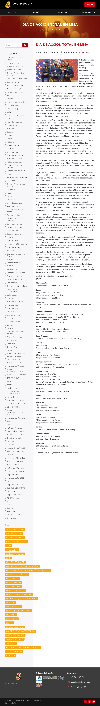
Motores (10, 174)
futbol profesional (14, 651)
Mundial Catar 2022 (15, 400)
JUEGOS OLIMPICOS (16, 488)
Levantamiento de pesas (15, 211)
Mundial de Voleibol (15, 366)
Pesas (9, 425)
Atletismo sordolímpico (17, 79)
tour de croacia (13, 315)
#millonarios (11, 619)
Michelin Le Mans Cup (17, 102)
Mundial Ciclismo (14, 159)
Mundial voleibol (14, 308)
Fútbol (10, 505)
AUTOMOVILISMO (14, 534)
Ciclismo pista (13, 82)
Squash (10, 237)
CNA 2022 (11, 328)
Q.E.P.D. (10, 266)
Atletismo (11, 511)
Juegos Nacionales (15, 234)
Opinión (36, 12)
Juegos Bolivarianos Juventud (16, 185)
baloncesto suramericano (13, 290)
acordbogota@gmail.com (80, 682)
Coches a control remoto (14, 166)
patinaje (10, 445)
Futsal (9, 135)
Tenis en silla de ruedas (17, 177)
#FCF (8, 558)
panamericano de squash (15, 333)
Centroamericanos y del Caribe (17, 255)
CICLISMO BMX (13, 359)
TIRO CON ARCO (14, 465)
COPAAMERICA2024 (15, 635)
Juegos (10, 132)
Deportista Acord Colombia (14, 219)
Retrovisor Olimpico (15, 468)
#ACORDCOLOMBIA (15, 538)
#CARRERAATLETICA (15, 590)
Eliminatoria (12, 152)
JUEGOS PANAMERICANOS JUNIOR (15, 412)
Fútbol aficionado (14, 162)
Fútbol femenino (14, 337)
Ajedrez (10, 95)
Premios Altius (13, 215)
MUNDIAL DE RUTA (15, 435)
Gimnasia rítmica (14, 224)
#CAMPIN (10, 603)
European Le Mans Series (15, 59)
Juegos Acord (13, 259)
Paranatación (13, 206)
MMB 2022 (10, 643)
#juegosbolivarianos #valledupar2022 (22, 647)
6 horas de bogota (15, 276)
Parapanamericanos (16, 273)
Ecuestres (11, 190)
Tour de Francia (14, 347)
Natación (11, 251)
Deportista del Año (15, 227)
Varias (9, 350)
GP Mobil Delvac (14, 99)
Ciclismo (10, 508)
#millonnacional (13, 582)
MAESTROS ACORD (15, 66)
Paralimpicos (12, 344)
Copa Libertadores (15, 495)
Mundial (10, 129)
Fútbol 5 (10, 142)
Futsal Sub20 (12, 550)
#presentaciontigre (14, 627)
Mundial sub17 (13, 305)
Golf (8, 481)
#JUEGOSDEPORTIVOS (16, 542)
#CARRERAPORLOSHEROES (18, 595)
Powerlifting (12, 109)
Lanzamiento (13, 63)
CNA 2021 (11, 455)
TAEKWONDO (13, 378)
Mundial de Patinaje (16, 418)
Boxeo (9, 139)
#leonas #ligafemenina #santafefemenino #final (27, 570)
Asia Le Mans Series (15, 85)
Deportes (61, 12)
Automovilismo (13, 515)
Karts (9, 193)
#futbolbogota (12, 578)
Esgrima (10, 149)
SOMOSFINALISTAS (14, 639)
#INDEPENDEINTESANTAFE (18, 611)
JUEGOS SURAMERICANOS (15, 370)
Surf (8, 119)
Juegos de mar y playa (17, 286)
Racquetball (12, 421)
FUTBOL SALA (13, 340)
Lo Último (11, 12)
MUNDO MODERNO (15, 530)
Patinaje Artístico (14, 428)
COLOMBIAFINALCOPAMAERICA (20, 631)
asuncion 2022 (13, 322)
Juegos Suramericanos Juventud (17, 74)
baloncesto (12, 295)
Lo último (37, 30)
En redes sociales (14, 203)
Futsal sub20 (12, 125)
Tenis (9, 385)
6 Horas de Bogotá (15, 89)
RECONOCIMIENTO (15, 451)
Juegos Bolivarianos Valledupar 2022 (16, 355)
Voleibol (10, 325)
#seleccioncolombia (15, 554)
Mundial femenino (15, 155)
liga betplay (12, 283)
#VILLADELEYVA (13, 586)
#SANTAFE (11, 615)
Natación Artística (15, 92)
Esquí (9, 196)
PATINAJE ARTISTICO (16, 458)
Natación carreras (14, 70)
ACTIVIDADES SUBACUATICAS (14, 392)
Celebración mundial (16, 171)
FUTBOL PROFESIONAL (17, 404)
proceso (10, 318)
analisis (10, 298)
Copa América (13, 475)
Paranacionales (14, 263)
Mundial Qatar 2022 (15, 478)
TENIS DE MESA (14, 363)
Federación (12, 269)
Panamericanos (14, 241)
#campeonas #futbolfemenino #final (22, 566)
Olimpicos (11, 518)
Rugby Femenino (14, 397)
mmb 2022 (11, 312)
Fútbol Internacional (16, 115)
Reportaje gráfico (14, 122)
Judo (9, 501)
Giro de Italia (12, 491)
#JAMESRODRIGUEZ (15, 562)
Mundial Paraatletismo (17, 247)
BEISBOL (11, 441)
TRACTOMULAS (14, 438)
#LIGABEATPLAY (13, 607)
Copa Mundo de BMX (16, 485)
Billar (9, 112)
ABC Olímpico (13, 498)
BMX (9, 381)
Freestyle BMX (13, 105)
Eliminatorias (13, 231)
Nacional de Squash (16, 431)
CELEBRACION (13, 407)
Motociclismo (13, 145)
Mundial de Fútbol (15, 302)
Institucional (12, 388)
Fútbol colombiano (15, 471)
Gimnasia (11, 200)
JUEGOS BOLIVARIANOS (17, 375)
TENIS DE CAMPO (15, 461)
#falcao (9, 623)
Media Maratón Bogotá (17, 244)
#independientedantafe (17, 574)
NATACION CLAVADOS (17, 448)
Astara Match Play (15, 279)
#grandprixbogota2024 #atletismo (21, 599)
